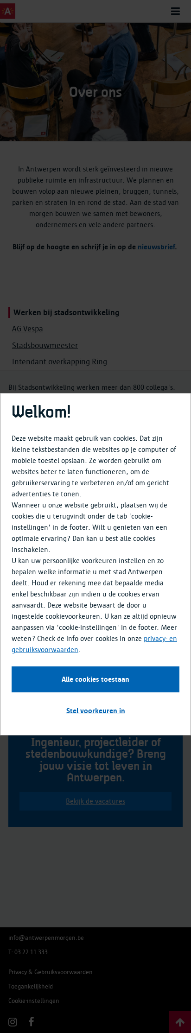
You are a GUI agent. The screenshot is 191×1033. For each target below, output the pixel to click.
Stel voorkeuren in (95, 711)
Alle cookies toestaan (95, 679)
